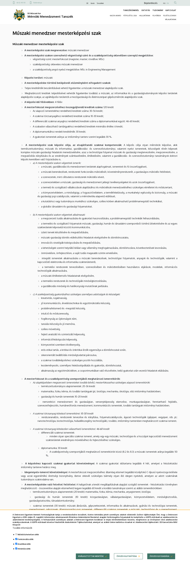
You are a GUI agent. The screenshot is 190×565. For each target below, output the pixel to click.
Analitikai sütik (24, 544)
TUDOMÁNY (157, 10)
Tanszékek (100, 3)
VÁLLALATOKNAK (170, 19)
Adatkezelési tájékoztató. (147, 522)
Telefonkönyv (37, 3)
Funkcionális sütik (25, 539)
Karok (92, 3)
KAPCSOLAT (171, 10)
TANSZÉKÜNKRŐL (131, 10)
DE (87, 3)
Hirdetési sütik (24, 549)
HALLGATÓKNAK (144, 15)
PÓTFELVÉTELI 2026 (130, 15)
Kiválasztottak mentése (91, 556)
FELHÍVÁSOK (156, 15)
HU (164, 3)
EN (168, 3)
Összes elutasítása (127, 556)
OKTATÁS (145, 10)
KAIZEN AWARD (115, 15)
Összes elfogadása (159, 556)
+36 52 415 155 (20, 3)
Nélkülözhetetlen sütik (28, 534)
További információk (22, 528)
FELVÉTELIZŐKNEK (169, 15)
